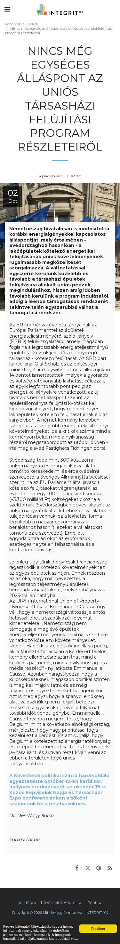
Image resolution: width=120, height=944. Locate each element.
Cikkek (32, 24)
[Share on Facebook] (76, 868)
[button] (7, 9)
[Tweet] (87, 868)
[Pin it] (98, 868)
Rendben (98, 928)
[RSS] (109, 868)
